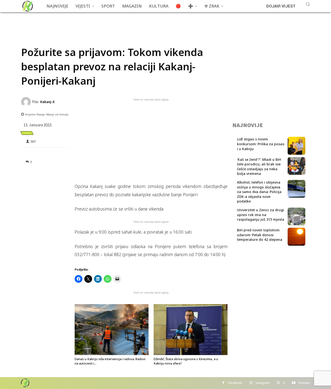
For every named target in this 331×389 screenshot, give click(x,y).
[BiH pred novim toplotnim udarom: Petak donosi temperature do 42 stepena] (296, 236)
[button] (308, 4)
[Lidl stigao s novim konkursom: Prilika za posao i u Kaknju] (296, 145)
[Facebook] (223, 383)
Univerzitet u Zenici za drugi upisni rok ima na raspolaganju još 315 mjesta (260, 215)
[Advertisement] (109, 23)
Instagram (263, 383)
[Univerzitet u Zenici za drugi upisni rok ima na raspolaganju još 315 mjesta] (296, 216)
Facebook (235, 383)
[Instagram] (251, 383)
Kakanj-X (47, 101)
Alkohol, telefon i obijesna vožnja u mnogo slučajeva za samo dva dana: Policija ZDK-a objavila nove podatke (259, 191)
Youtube (304, 383)
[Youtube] (293, 383)
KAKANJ (27, 133)
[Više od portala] (27, 6)
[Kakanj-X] (26, 102)
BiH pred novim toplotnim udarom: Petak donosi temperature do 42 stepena (259, 235)
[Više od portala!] (25, 382)
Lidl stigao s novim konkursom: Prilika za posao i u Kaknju (260, 144)
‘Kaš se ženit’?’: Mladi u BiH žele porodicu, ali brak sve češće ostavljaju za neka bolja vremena (259, 166)
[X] (278, 383)
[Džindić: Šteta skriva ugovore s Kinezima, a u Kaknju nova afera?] (191, 329)
